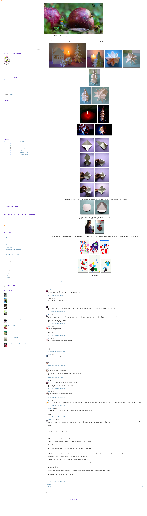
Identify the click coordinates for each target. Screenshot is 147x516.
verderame (50, 354)
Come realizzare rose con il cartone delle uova (15, 319)
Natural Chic (22, 141)
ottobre (7, 263)
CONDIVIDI (48, 279)
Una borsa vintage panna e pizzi (12, 331)
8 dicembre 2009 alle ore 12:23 (56, 302)
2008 (6, 281)
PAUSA (4, 317)
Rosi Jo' (49, 429)
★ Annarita (50, 289)
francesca (50, 305)
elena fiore (50, 326)
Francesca (50, 314)
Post (6, 225)
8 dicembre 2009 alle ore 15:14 (56, 335)
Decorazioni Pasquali (24, 152)
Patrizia (49, 360)
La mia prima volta (10, 299)
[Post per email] (71, 281)
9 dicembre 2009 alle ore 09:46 (56, 357)
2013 (6, 237)
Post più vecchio (140, 486)
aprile (7, 273)
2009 (6, 244)
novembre (8, 261)
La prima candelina (9, 247)
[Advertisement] (8, 179)
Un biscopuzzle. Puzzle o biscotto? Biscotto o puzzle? (16, 343)
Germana (50, 368)
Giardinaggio (22, 146)
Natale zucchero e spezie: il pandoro (12, 254)
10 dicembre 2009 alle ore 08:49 (56, 416)
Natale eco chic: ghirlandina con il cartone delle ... (15, 257)
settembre (8, 265)
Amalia (49, 391)
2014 (6, 235)
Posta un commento (49, 484)
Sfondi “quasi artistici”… (11, 325)
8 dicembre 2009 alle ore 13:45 (56, 311)
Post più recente (48, 486)
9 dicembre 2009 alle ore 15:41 (56, 377)
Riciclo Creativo (23, 148)
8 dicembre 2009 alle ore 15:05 (56, 323)
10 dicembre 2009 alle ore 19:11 (56, 426)
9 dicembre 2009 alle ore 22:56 (56, 397)
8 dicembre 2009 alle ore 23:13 (56, 351)
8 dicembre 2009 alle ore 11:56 (56, 295)
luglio (7, 268)
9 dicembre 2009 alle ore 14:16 (56, 365)
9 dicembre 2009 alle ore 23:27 (56, 405)
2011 (6, 241)
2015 (6, 234)
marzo (7, 275)
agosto (7, 266)
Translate (11, 94)
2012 (6, 239)
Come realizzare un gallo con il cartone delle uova (16, 311)
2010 (6, 242)
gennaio (7, 278)
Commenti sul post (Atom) (54, 488)
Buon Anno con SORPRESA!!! (12, 337)
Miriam (49, 338)
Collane (21, 143)
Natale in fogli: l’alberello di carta (54, 40)
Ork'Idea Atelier (51, 408)
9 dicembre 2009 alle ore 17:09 (56, 388)
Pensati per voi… (10, 305)
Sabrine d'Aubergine (52, 419)
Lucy (49, 380)
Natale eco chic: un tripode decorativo (12, 252)
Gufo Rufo (7, 259)
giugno (7, 270)
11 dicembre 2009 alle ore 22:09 (56, 481)
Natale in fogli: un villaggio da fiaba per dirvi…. (14, 249)
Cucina (21, 150)
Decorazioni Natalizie (24, 154)
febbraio (7, 277)
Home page (94, 486)
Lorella (49, 400)
